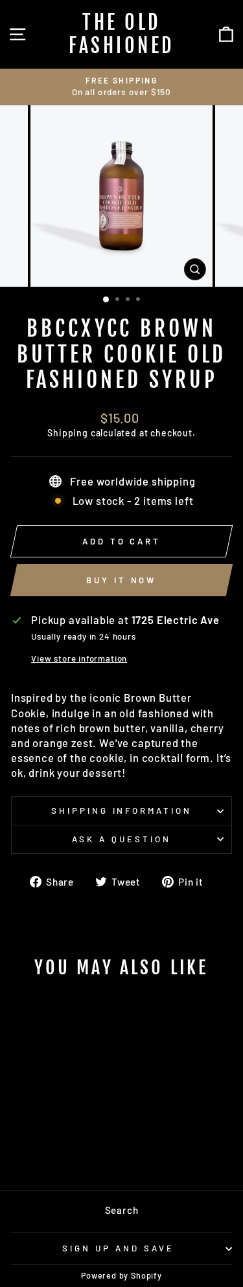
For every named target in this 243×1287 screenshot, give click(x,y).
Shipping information (121, 810)
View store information (79, 658)
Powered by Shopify (121, 1275)
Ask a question (121, 839)
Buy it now (121, 580)
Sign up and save (118, 1248)
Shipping (67, 432)
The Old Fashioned (121, 34)
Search (122, 1210)
